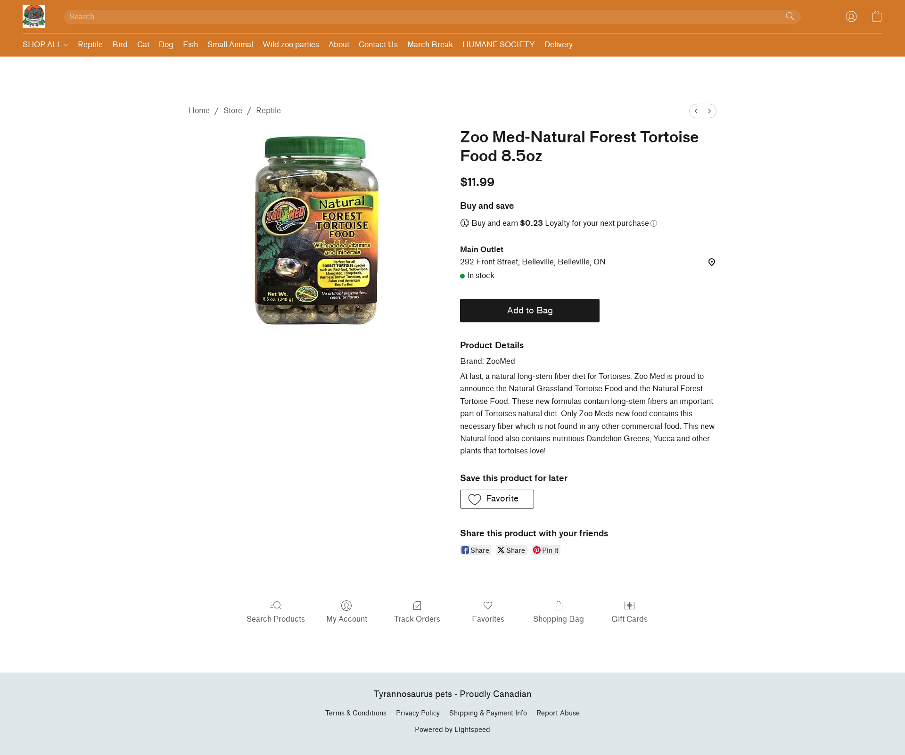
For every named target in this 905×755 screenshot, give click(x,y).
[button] (34, 16)
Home (199, 110)
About (339, 44)
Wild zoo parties (291, 44)
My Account (346, 619)
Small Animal (230, 44)
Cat (143, 44)
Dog (166, 44)
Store (232, 110)
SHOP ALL (43, 44)
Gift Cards (629, 619)
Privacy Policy (418, 713)
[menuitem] (696, 111)
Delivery (558, 44)
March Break (430, 44)
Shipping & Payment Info (488, 713)
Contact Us (378, 44)
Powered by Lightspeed (452, 730)
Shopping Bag (558, 619)
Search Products (276, 619)
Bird (120, 44)
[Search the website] (790, 16)
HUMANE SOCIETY (498, 44)
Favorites (488, 619)
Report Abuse (558, 713)
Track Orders (417, 619)
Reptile (90, 44)
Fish (190, 44)
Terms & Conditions (356, 713)
